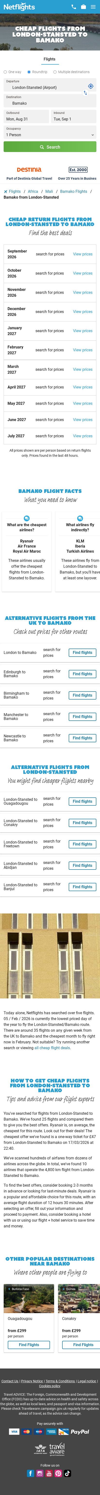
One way (14, 72)
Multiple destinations (74, 72)
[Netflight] (19, 7)
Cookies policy (49, 1386)
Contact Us (10, 1381)
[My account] (83, 7)
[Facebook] (30, 1473)
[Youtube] (49, 1473)
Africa (33, 191)
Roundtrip (39, 72)
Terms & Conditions (60, 1381)
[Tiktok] (67, 1473)
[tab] (50, 59)
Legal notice (87, 1381)
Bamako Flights (74, 191)
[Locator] (91, 86)
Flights (15, 191)
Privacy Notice (32, 1381)
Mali (49, 191)
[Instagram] (39, 1473)
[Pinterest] (58, 1473)
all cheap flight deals (52, 1048)
